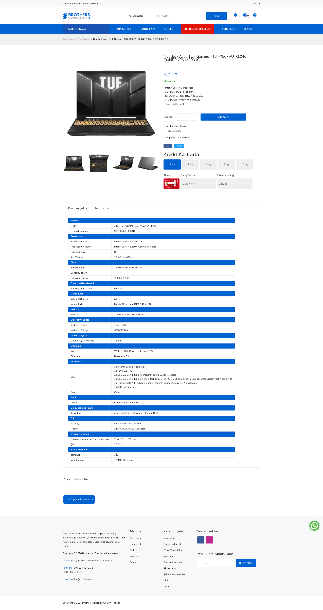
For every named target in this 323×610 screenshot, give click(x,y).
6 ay (208, 164)
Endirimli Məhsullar (197, 29)
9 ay (226, 164)
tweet (179, 145)
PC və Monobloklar (173, 550)
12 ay (244, 164)
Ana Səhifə (123, 29)
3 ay (190, 164)
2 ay (172, 164)
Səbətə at (223, 117)
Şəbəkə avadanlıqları (175, 574)
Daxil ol (256, 3)
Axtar (217, 16)
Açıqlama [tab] (102, 208)
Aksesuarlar (170, 568)
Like (168, 145)
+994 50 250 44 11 (91, 3)
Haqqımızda (147, 29)
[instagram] (209, 539)
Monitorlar (169, 556)
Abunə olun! (246, 563)
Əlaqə (247, 29)
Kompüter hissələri (173, 562)
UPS (166, 580)
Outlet (168, 29)
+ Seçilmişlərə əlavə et (175, 126)
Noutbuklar (84, 39)
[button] (155, 103)
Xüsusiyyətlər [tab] (78, 208)
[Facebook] (200, 539)
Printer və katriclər (173, 544)
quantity (168, 117)
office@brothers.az (81, 579)
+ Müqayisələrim (172, 131)
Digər (166, 586)
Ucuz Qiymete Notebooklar (79, 499)
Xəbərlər (228, 29)
